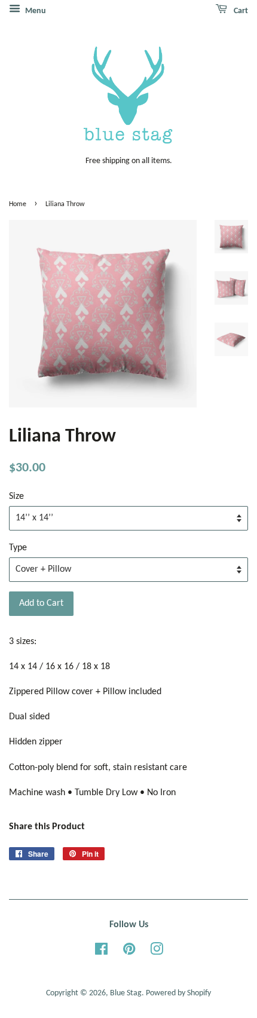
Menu (34, 11)
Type (18, 548)
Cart (240, 11)
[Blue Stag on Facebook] (101, 952)
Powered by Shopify (178, 993)
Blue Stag (126, 993)
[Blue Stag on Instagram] (156, 952)
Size (16, 496)
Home (17, 204)
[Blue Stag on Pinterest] (129, 952)
